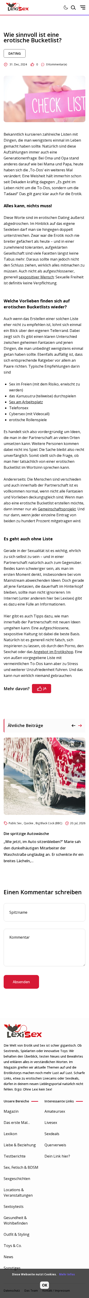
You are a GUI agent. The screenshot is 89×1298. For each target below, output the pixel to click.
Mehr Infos (67, 1274)
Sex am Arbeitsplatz (26, 401)
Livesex (50, 1122)
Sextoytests (14, 1206)
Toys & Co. (13, 1245)
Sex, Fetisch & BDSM (21, 1167)
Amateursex (54, 1111)
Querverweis (55, 1144)
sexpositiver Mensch (36, 277)
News (8, 1256)
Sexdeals (51, 1133)
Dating (14, 53)
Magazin (11, 1111)
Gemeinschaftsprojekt (57, 509)
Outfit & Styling (16, 1234)
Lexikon (10, 1133)
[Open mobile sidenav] (82, 7)
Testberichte (15, 1156)
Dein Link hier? (57, 1156)
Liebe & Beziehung (20, 1144)
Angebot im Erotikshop (53, 651)
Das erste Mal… (17, 1122)
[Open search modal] (73, 7)
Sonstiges (12, 1268)
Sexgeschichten (17, 1178)
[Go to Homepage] (17, 7)
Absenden (21, 981)
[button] (80, 725)
